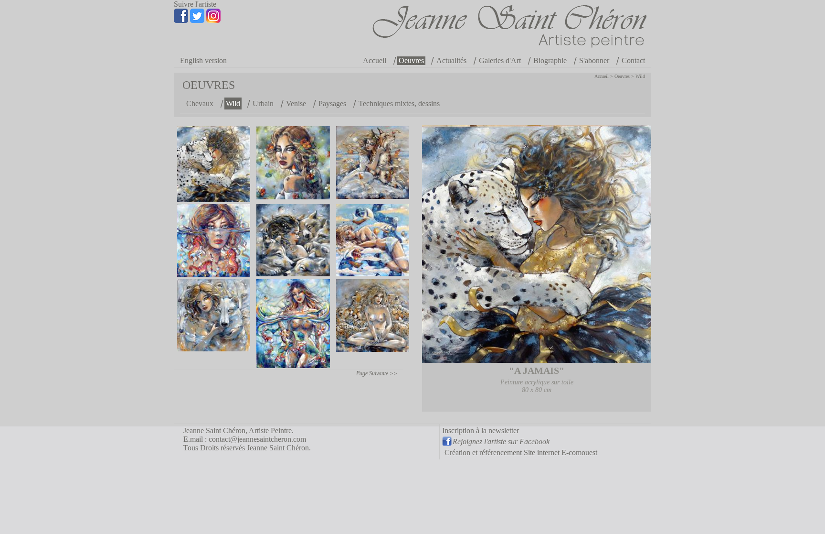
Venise (296, 103)
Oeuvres (411, 60)
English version (203, 60)
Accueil (374, 60)
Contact (633, 60)
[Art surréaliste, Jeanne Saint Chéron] (214, 240)
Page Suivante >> (376, 373)
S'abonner (594, 60)
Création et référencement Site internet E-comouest (520, 452)
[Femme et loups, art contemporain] (293, 240)
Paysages (332, 103)
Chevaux (199, 103)
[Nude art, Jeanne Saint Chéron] (372, 240)
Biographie (550, 60)
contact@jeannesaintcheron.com (257, 439)
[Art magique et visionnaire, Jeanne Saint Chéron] (214, 164)
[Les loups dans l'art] (214, 315)
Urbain (263, 103)
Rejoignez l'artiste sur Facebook (501, 441)
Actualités (451, 60)
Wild (640, 76)
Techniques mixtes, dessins (399, 103)
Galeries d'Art (500, 60)
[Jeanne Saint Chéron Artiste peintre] (497, 39)
